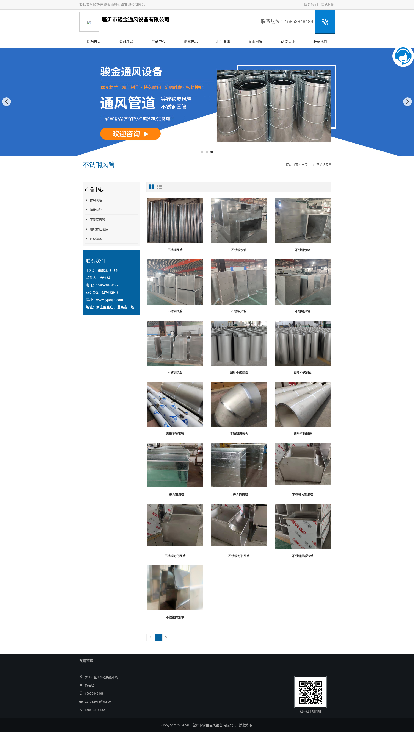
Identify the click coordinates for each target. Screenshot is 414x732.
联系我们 (311, 4)
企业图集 (255, 41)
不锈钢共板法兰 (302, 556)
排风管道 (96, 200)
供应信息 (191, 41)
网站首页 (94, 41)
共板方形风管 (175, 494)
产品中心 (158, 41)
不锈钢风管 (323, 164)
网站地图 (328, 4)
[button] (202, 152)
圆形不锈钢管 (239, 372)
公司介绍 (126, 41)
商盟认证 (288, 41)
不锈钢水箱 (238, 250)
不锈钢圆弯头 (239, 433)
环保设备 (96, 239)
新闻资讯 (223, 41)
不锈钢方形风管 (302, 494)
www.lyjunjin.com (109, 299)
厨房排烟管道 (99, 229)
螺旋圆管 (96, 210)
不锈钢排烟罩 (175, 617)
